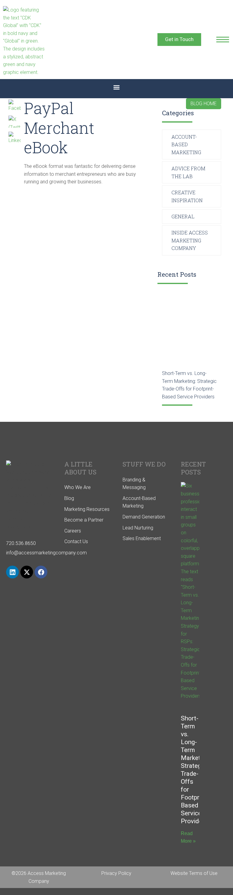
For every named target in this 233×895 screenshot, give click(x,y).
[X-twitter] (26, 572)
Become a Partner (83, 520)
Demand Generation (144, 517)
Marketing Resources (87, 509)
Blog (69, 498)
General (182, 216)
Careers (72, 531)
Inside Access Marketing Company (189, 240)
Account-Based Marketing (186, 144)
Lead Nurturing (138, 528)
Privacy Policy (116, 873)
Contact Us (76, 541)
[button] (117, 87)
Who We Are (77, 487)
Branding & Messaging (134, 484)
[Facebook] (41, 572)
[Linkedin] (12, 572)
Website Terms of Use (194, 873)
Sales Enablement (142, 538)
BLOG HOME (204, 103)
